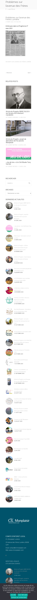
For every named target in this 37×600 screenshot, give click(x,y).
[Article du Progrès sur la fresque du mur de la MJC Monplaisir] (9, 381)
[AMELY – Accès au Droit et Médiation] (9, 479)
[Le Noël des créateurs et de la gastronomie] (9, 290)
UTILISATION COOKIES (13, 563)
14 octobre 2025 (19, 333)
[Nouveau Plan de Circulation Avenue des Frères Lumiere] (9, 411)
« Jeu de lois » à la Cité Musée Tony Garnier (18, 163)
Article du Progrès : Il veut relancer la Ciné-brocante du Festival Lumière (22, 259)
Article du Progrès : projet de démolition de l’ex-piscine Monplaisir (16, 141)
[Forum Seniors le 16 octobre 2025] (9, 333)
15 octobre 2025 (19, 325)
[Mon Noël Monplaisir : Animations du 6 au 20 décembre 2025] (9, 311)
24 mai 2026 (22, 117)
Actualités (17, 22)
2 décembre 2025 (18, 292)
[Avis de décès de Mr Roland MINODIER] (9, 362)
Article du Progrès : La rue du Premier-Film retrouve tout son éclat (21, 321)
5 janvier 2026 (18, 282)
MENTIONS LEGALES (12, 561)
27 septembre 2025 (19, 373)
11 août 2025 (18, 412)
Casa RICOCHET (18, 458)
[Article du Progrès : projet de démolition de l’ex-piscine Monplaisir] (18, 128)
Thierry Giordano (12, 117)
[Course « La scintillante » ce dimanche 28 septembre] (9, 372)
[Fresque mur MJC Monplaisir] (9, 420)
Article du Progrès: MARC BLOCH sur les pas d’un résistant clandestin (18, 113)
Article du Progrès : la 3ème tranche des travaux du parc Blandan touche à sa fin (21, 248)
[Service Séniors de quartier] (9, 469)
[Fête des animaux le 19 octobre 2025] (9, 352)
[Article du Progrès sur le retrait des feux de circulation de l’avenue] (9, 342)
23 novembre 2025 (19, 303)
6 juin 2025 (17, 440)
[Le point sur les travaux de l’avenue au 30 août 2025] (9, 401)
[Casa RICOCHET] (9, 459)
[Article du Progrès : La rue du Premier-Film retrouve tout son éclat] (9, 321)
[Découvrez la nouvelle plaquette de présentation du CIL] (9, 271)
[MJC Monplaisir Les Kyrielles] (9, 450)
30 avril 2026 (22, 145)
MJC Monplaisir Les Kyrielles (21, 449)
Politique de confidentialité (18, 597)
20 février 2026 (18, 251)
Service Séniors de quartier (20, 468)
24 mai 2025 (17, 470)
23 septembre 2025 (19, 383)
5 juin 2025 (17, 450)
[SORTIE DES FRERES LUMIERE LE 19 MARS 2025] (9, 498)
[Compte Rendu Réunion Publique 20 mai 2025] (9, 489)
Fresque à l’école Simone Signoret (22, 429)
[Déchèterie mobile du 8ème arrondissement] (9, 391)
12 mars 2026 (17, 239)
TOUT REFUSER (22, 595)
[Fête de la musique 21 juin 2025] (9, 440)
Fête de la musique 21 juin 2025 (21, 439)
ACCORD (13, 595)
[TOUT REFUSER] (35, 591)
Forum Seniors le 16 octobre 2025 (22, 331)
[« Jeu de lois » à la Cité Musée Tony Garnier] (18, 154)
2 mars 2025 (17, 500)
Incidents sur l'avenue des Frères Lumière (18, 62)
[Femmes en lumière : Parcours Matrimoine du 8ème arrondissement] (9, 300)
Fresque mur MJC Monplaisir (21, 419)
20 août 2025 (18, 393)
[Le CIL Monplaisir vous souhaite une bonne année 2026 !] (9, 280)
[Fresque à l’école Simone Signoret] (9, 430)
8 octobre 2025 (18, 344)
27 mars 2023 (9, 22)
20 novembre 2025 (19, 313)
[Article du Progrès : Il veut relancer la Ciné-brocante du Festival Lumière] (9, 259)
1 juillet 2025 (18, 431)
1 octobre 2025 (18, 363)
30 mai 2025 (17, 460)
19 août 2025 (18, 402)
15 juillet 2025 (18, 421)
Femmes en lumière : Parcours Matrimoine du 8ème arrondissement (21, 300)
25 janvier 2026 (18, 263)
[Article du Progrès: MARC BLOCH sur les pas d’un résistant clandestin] (18, 97)
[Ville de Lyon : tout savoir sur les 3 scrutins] (9, 238)
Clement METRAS (12, 145)
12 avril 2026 (22, 166)
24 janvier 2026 (18, 272)
